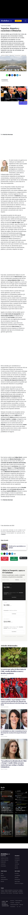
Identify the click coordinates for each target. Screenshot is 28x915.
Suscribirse (14, 597)
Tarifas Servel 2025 (14, 904)
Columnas (23, 55)
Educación (3, 893)
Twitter (16, 862)
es (17, 906)
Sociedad (20, 891)
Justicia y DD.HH (4, 55)
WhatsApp (14, 559)
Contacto (3, 864)
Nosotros (12, 900)
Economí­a (17, 55)
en (19, 906)
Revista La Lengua (19, 883)
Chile (2, 873)
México (2, 875)
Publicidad (3, 862)
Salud (6, 891)
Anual (23, 579)
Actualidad (17, 875)
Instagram (17, 860)
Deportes (11, 55)
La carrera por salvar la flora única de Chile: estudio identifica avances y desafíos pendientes (13, 671)
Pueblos (20, 890)
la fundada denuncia (16, 489)
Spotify (16, 868)
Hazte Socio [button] (18, 20)
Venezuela (3, 877)
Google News (5, 558)
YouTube (23, 558)
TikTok (16, 866)
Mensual (17, 579)
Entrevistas (17, 879)
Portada (17, 873)
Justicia (2, 891)
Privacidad (3, 866)
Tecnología (15, 893)
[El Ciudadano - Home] (6, 21)
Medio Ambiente (9, 890)
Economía (15, 890)
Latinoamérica (4, 879)
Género (10, 891)
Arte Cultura (9, 893)
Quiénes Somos (4, 858)
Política (2, 890)
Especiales (14, 891)
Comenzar (14, 613)
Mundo (2, 881)
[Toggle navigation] (25, 21)
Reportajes (17, 881)
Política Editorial (4, 860)
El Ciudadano (5, 80)
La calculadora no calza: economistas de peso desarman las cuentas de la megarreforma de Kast (14, 732)
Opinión (16, 877)
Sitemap (21, 904)
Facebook (17, 858)
